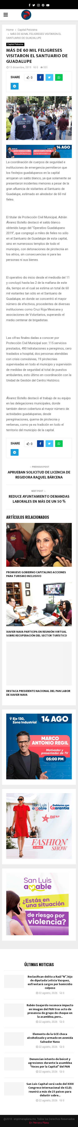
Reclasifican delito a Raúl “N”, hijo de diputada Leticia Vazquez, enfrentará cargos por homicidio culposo (50, 982)
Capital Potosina (15, 44)
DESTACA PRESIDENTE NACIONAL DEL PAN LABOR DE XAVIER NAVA (38, 693)
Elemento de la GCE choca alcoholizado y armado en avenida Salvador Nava (50, 1038)
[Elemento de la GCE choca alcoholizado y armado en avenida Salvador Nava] (14, 1038)
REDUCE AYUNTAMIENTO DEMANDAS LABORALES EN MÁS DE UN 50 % (39, 499)
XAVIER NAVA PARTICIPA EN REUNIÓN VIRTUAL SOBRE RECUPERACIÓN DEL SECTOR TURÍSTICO (36, 633)
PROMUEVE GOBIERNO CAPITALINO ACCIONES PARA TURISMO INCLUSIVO (36, 574)
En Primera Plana (39, 1122)
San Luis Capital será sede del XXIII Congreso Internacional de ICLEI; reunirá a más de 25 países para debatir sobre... (50, 1090)
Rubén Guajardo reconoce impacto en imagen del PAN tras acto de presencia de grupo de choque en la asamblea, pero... (50, 1011)
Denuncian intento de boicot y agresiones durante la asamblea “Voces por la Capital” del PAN (50, 1063)
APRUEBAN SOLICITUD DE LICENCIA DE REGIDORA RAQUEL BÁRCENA (39, 475)
